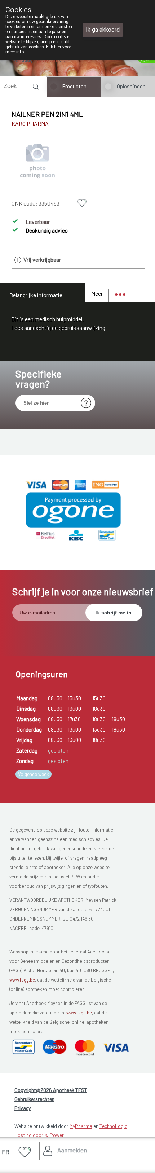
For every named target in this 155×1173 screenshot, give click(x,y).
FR (5, 1151)
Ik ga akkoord (103, 29)
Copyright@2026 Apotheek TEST (50, 1090)
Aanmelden (72, 1150)
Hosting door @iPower (39, 1135)
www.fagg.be (22, 980)
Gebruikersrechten (34, 1099)
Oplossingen (131, 86)
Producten (74, 86)
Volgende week (33, 774)
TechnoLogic (113, 1126)
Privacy (22, 1108)
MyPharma (81, 1126)
